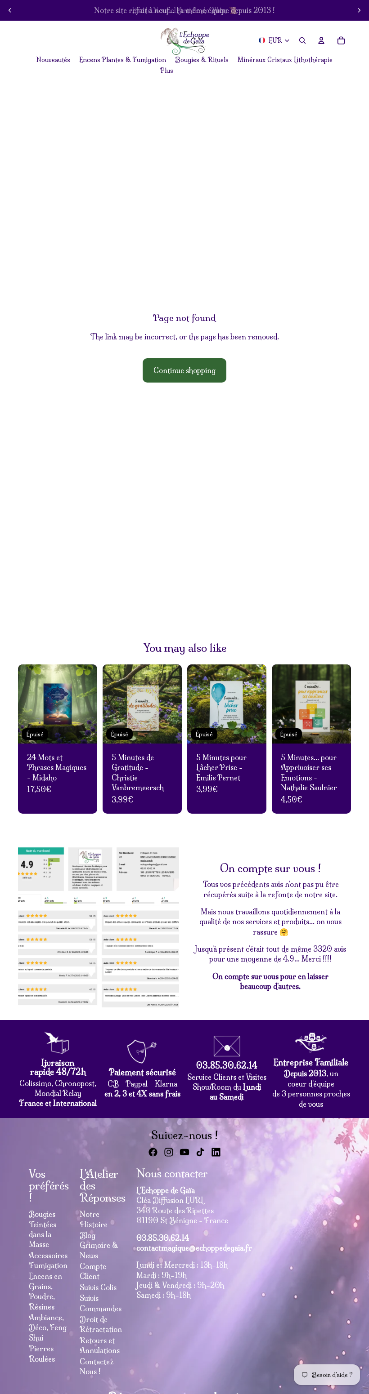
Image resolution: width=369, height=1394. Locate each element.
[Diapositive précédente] (10, 10)
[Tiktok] (200, 1152)
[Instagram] (168, 1152)
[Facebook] (153, 1152)
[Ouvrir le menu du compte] (321, 40)
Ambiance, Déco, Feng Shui (48, 1327)
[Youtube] (184, 1152)
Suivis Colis (98, 1287)
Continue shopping (184, 370)
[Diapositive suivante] (359, 10)
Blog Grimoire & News (99, 1245)
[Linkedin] (216, 1152)
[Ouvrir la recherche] (302, 40)
